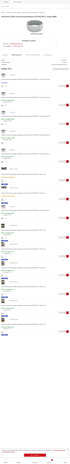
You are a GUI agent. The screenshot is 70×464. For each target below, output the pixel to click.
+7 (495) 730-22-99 (17, 46)
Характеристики (17, 55)
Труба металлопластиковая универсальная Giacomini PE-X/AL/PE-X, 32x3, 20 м (23, 267)
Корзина (49, 461)
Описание (5, 55)
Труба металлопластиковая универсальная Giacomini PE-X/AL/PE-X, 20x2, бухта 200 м (25, 135)
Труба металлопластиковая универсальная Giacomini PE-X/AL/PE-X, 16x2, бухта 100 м (25, 79)
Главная (5, 462)
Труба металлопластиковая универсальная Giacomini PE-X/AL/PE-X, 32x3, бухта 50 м (25, 210)
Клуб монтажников (17, 2)
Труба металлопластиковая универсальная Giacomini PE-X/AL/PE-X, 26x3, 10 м (23, 174)
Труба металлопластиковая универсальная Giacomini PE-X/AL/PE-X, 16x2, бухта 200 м (25, 97)
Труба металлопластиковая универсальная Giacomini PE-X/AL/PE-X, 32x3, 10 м (23, 230)
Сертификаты (48, 55)
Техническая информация (32, 55)
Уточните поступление (8, 177)
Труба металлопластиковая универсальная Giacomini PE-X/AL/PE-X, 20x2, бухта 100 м (25, 116)
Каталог (19, 462)
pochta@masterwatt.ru (16, 43)
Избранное (35, 462)
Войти (65, 462)
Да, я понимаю (35, 455)
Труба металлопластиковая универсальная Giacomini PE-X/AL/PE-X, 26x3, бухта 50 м (25, 153)
